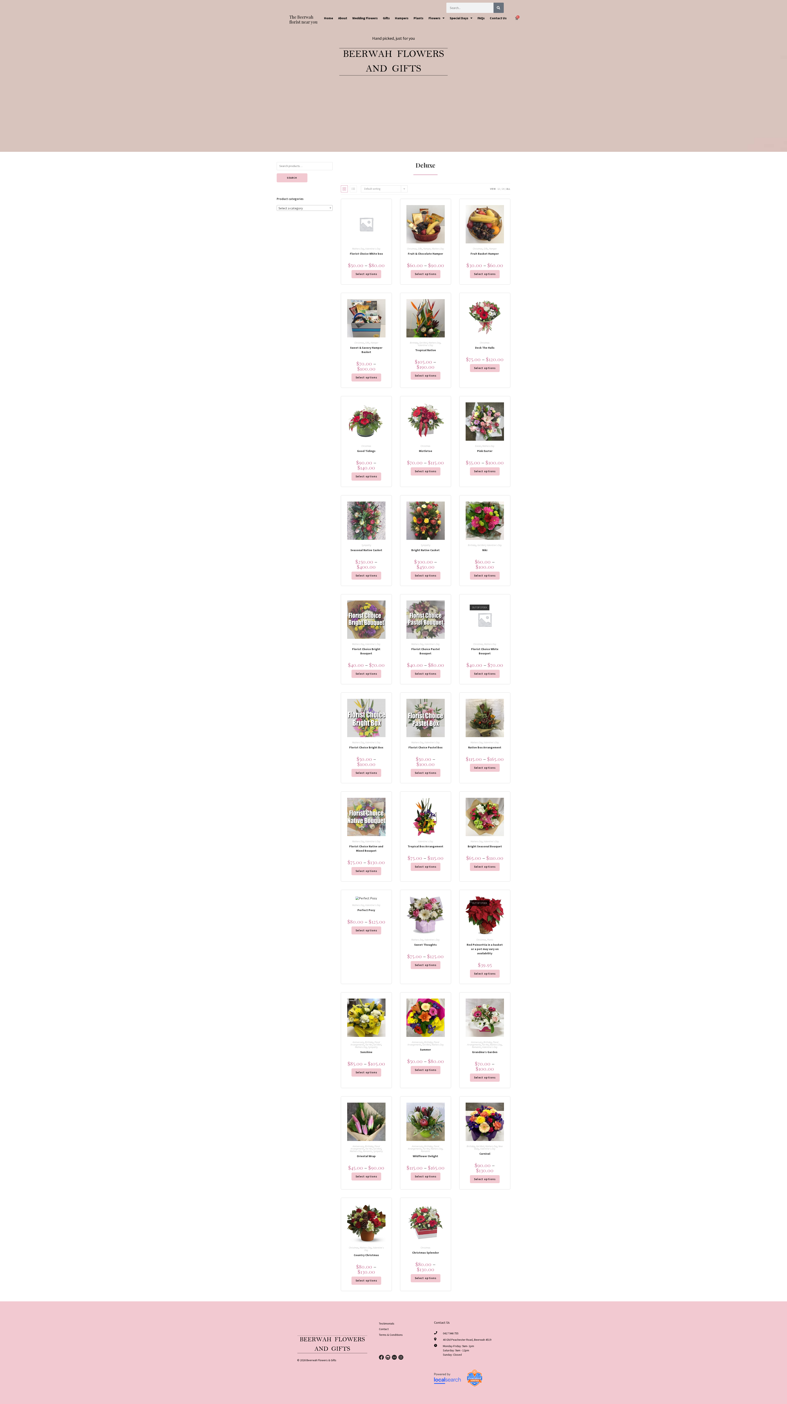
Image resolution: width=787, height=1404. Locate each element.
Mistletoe (425, 451)
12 (498, 188)
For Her (368, 1044)
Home (328, 18)
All (508, 188)
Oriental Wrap (366, 1156)
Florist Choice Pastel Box (425, 747)
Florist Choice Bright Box (366, 747)
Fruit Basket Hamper (485, 253)
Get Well (423, 342)
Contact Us (498, 18)
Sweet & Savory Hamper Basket (366, 350)
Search (292, 177)
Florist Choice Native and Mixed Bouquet (366, 848)
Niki (484, 550)
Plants (418, 18)
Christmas (412, 248)
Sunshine (366, 1052)
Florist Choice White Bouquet (484, 651)
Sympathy (366, 545)
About (342, 18)
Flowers (434, 18)
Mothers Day (358, 248)
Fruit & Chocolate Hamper (425, 253)
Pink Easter (484, 451)
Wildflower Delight (425, 1156)
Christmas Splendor (425, 1252)
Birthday (414, 342)
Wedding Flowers (365, 18)
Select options (366, 274)
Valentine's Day (372, 248)
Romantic (476, 1047)
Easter (478, 445)
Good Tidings (366, 451)
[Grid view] (344, 188)
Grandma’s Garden (484, 1052)
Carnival (484, 1153)
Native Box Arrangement (484, 747)
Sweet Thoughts (425, 945)
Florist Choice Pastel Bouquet (425, 651)
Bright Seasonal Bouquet (485, 846)
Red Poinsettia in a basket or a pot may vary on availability (485, 949)
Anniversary (358, 1042)
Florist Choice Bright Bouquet (366, 651)
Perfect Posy (366, 910)
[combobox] (305, 208)
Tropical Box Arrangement (425, 846)
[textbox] (304, 208)
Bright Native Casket (425, 550)
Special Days (459, 18)
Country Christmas (366, 1255)
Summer (425, 1049)
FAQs (481, 18)
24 (503, 188)
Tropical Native (425, 350)
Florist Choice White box (366, 253)
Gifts (386, 18)
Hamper (427, 248)
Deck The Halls (485, 348)
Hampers (401, 18)
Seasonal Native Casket (366, 550)
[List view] (353, 188)
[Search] (499, 8)
